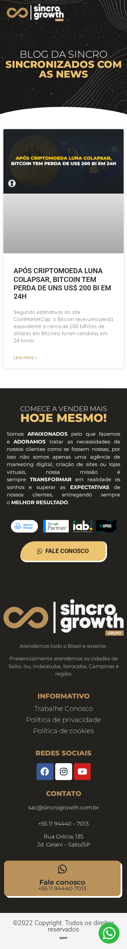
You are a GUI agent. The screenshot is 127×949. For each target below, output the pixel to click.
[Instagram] (63, 771)
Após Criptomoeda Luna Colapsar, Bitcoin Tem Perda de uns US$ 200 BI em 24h (62, 283)
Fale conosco (62, 882)
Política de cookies (63, 731)
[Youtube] (82, 771)
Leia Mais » (25, 358)
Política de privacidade (63, 720)
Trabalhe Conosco (63, 708)
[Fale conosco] (62, 869)
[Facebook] (45, 771)
